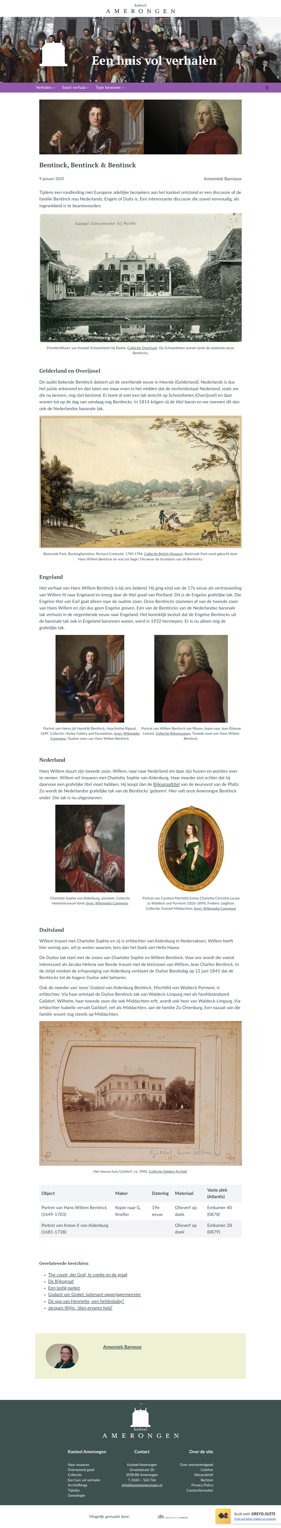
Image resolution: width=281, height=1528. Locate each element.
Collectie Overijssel (142, 348)
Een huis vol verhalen (154, 60)
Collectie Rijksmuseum (173, 733)
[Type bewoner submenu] (123, 87)
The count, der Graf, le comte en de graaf (87, 1275)
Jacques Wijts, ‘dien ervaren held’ (80, 1308)
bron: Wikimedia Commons (107, 903)
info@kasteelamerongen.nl (142, 1485)
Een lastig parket (64, 1288)
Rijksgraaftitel (166, 784)
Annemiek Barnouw (122, 1347)
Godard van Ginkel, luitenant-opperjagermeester (94, 1294)
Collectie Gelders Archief (168, 1171)
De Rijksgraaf (61, 1281)
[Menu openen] (267, 87)
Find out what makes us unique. (255, 1519)
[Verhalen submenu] (54, 87)
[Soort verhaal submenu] (87, 87)
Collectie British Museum (163, 554)
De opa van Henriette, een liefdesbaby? (86, 1301)
